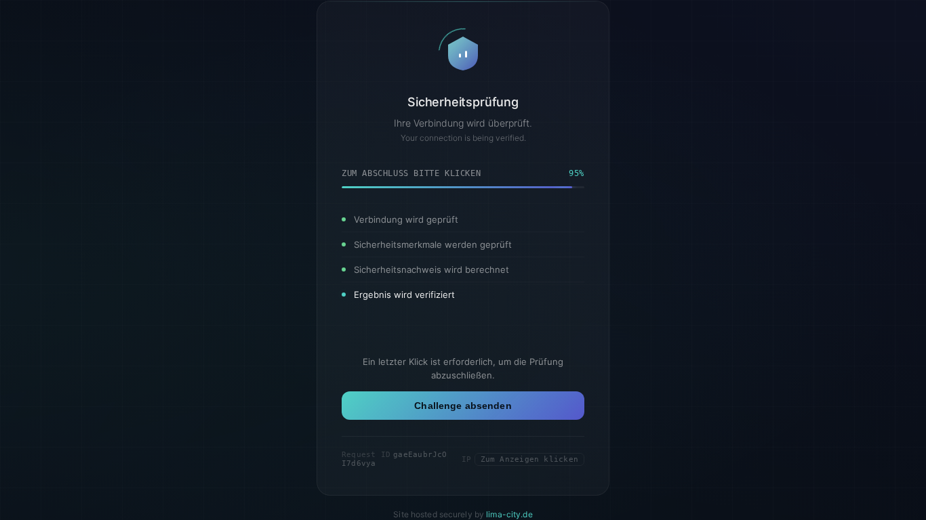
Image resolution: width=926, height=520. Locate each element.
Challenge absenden (463, 405)
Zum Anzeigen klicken (529, 459)
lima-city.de (509, 514)
